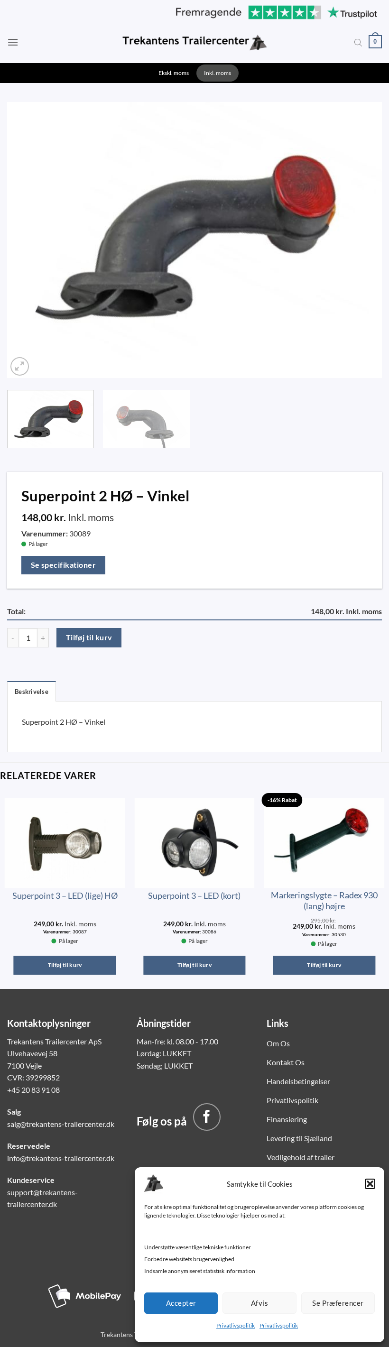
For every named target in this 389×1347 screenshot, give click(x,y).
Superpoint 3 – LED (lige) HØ (65, 895)
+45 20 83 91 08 (33, 1089)
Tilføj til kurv (89, 637)
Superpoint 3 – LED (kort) (194, 895)
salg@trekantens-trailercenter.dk (60, 1123)
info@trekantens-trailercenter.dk (60, 1157)
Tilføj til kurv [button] (65, 965)
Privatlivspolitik (235, 1325)
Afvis (259, 1303)
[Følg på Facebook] (207, 1117)
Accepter (181, 1303)
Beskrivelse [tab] (31, 691)
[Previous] (26, 238)
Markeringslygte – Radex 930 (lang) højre (324, 900)
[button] (370, 1184)
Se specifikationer (63, 565)
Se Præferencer (337, 1303)
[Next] (362, 238)
